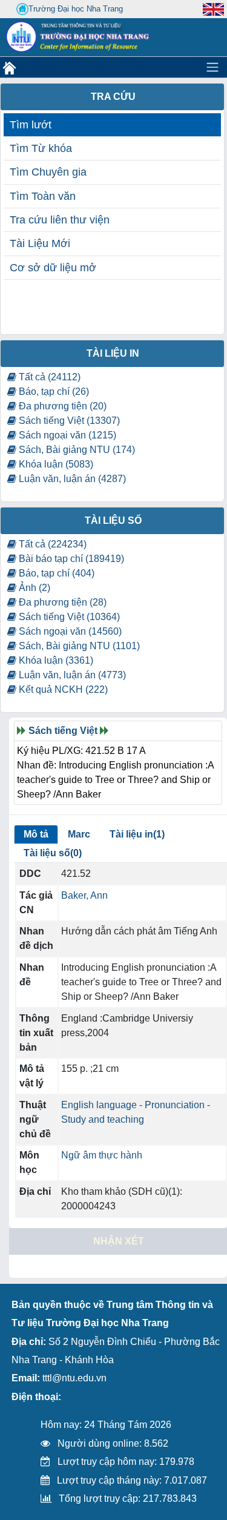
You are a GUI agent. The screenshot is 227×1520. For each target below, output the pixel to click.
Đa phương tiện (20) (61, 406)
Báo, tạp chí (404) (55, 573)
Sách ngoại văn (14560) (69, 631)
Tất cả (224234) (51, 544)
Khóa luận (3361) (54, 660)
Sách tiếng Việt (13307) (68, 420)
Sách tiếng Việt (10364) (68, 617)
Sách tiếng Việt (62, 730)
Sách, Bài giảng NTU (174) (75, 449)
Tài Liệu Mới (40, 243)
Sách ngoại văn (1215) (66, 435)
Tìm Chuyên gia (48, 172)
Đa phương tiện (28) (61, 602)
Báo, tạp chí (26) (52, 391)
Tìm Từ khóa (41, 148)
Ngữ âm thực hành (101, 1155)
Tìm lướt (30, 125)
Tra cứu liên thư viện (60, 220)
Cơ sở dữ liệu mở (53, 268)
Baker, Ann (84, 895)
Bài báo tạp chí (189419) (70, 558)
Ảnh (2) (33, 588)
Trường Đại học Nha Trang (75, 8)
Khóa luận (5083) (54, 464)
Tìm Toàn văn (43, 196)
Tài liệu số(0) (53, 853)
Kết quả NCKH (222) (62, 689)
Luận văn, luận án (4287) (71, 479)
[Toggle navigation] (212, 67)
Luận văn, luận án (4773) (71, 675)
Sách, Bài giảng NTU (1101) (78, 646)
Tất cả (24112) (48, 377)
